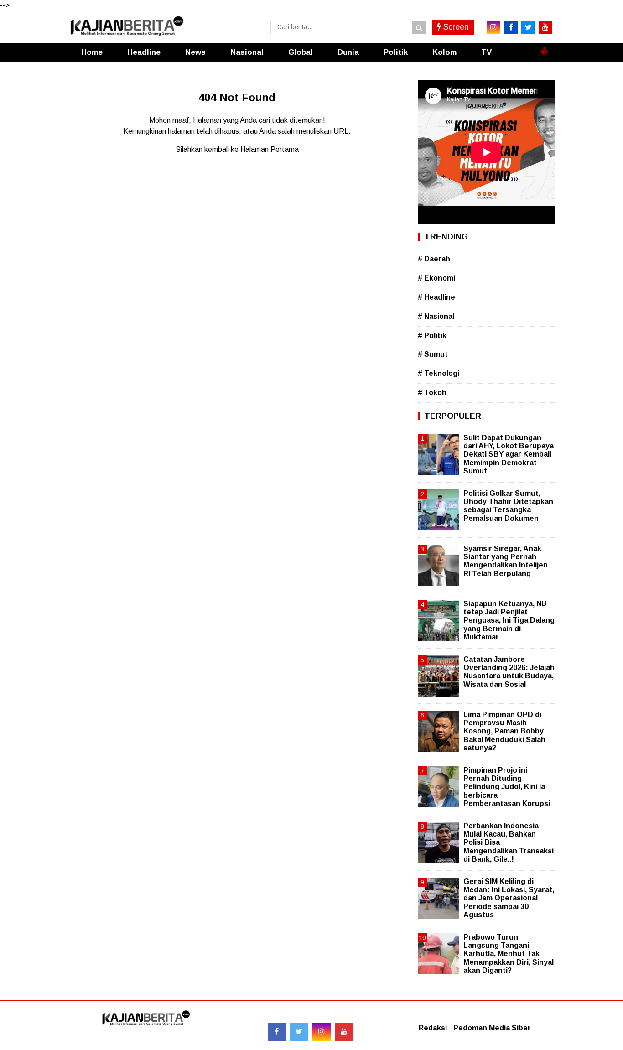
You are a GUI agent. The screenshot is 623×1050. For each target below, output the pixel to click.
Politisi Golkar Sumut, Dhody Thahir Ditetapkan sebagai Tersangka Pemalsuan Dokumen (508, 505)
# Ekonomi (436, 278)
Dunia (348, 52)
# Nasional (436, 316)
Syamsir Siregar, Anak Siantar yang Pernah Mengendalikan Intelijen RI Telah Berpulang (505, 561)
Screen (455, 26)
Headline (144, 52)
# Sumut (433, 354)
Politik (396, 52)
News (195, 52)
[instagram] (493, 27)
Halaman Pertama (269, 149)
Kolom (444, 52)
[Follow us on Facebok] (277, 1032)
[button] (544, 47)
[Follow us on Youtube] (344, 1032)
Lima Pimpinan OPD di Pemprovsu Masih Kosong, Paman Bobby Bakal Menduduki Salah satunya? (504, 731)
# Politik (432, 335)
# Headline (436, 297)
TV (486, 52)
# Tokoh (432, 392)
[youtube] (545, 27)
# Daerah (434, 259)
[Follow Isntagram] (321, 1032)
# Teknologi (438, 373)
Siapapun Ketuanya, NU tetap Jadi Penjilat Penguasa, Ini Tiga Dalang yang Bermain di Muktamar (509, 620)
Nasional (247, 52)
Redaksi (433, 1028)
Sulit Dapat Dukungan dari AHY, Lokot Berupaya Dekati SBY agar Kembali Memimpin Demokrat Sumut (508, 454)
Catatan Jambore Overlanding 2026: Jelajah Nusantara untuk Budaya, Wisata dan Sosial (509, 671)
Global (300, 52)
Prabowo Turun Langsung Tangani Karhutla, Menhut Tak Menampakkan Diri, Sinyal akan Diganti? (508, 953)
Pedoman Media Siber (492, 1028)
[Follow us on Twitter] (299, 1032)
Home (92, 52)
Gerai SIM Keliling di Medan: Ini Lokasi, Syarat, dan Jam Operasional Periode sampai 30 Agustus (508, 898)
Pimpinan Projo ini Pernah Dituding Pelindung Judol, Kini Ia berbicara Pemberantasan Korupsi (506, 786)
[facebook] (511, 27)
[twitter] (528, 27)
